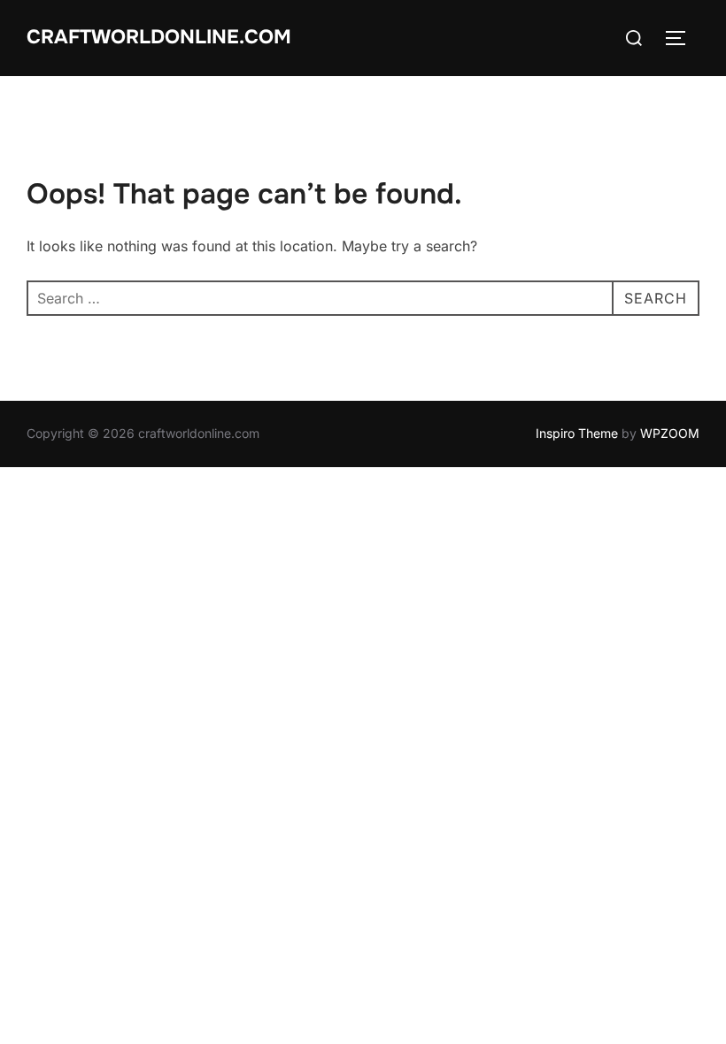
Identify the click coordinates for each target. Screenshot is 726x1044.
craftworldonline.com (159, 37)
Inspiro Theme (577, 433)
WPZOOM (669, 433)
